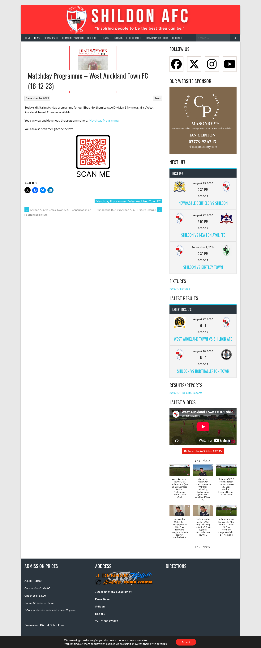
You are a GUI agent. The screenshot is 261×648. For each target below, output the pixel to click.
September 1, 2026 (203, 247)
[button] (206, 460)
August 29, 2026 (203, 215)
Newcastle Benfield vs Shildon (203, 203)
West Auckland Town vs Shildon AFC (203, 339)
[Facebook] (176, 64)
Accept (186, 642)
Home (27, 38)
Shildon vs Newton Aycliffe (203, 235)
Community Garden (72, 38)
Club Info (92, 38)
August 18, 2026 (203, 351)
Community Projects (156, 38)
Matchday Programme (103, 120)
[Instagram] (212, 64)
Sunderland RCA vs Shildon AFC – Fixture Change (129, 209)
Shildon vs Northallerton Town (203, 371)
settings (162, 643)
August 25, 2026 (203, 183)
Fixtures (117, 38)
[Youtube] (230, 64)
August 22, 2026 (203, 319)
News (37, 38)
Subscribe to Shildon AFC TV (205, 451)
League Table (133, 38)
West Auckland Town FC (144, 201)
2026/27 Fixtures (179, 288)
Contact (177, 38)
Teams (105, 38)
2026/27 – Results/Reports (185, 392)
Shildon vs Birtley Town (203, 267)
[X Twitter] (194, 64)
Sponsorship (51, 38)
